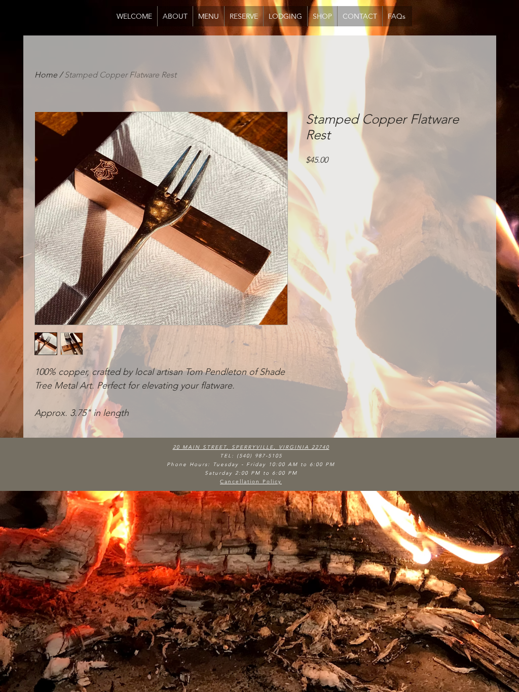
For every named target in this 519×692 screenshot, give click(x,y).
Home (45, 75)
